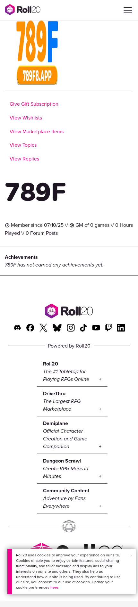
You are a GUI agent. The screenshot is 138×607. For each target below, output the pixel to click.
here (54, 587)
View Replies (24, 158)
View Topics (23, 145)
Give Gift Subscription (34, 104)
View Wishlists (26, 117)
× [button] (131, 555)
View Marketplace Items (37, 131)
